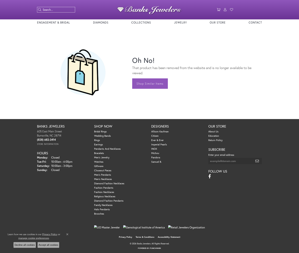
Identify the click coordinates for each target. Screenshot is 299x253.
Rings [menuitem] (97, 140)
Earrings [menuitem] (98, 144)
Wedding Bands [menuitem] (102, 135)
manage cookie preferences (33, 238)
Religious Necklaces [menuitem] (104, 196)
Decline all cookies (25, 244)
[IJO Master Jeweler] (107, 227)
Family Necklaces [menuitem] (103, 205)
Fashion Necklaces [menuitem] (104, 192)
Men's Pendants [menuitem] (102, 174)
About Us (213, 131)
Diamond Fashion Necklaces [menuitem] (109, 183)
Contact (255, 22)
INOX (154, 148)
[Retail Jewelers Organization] (186, 227)
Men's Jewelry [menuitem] (101, 157)
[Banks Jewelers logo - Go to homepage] (149, 9)
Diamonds (100, 22)
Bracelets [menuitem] (99, 153)
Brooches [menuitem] (99, 213)
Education (213, 135)
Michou (155, 153)
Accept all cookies (48, 244)
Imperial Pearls (159, 144)
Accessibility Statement (169, 237)
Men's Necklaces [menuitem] (103, 179)
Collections (141, 22)
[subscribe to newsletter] (257, 161)
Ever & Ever (157, 140)
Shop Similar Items (150, 83)
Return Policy (215, 140)
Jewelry (180, 22)
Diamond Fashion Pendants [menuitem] (109, 200)
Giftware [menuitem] (98, 166)
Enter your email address (221, 154)
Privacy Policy (125, 237)
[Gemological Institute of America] (144, 227)
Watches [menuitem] (98, 161)
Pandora (155, 157)
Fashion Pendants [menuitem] (103, 187)
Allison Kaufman (160, 131)
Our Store (218, 22)
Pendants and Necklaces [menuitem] (107, 148)
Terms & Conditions (145, 237)
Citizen (155, 135)
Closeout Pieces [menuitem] (102, 170)
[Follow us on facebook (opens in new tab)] (209, 176)
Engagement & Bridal (53, 22)
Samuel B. (156, 161)
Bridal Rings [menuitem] (100, 131)
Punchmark (155, 248)
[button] (218, 9)
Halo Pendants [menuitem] (102, 209)
